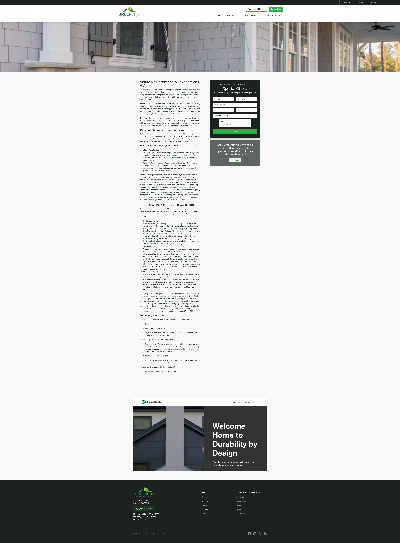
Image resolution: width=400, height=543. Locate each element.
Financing (373, 2)
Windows (205, 501)
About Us (240, 497)
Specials (360, 2)
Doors (204, 505)
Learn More (235, 160)
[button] (220, 15)
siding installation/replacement (180, 155)
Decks (204, 514)
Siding (204, 497)
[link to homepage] (129, 12)
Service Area (241, 501)
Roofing (205, 509)
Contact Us (346, 2)
